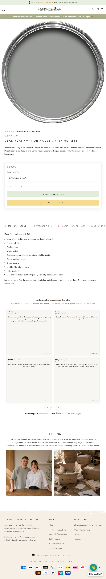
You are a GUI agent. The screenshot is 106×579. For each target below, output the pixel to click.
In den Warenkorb (53, 194)
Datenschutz (78, 534)
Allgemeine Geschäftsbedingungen (88, 525)
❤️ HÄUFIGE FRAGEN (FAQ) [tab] (71, 226)
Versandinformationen (58, 534)
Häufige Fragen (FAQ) (58, 529)
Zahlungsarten (54, 539)
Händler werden (55, 548)
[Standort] (98, 9)
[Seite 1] (51, 407)
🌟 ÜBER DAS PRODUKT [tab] (16, 226)
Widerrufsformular (56, 543)
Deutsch (67, 555)
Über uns (52, 525)
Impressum (78, 539)
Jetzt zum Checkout (53, 202)
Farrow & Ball (12, 136)
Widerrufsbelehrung (82, 529)
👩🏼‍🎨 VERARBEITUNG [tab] (42, 226)
